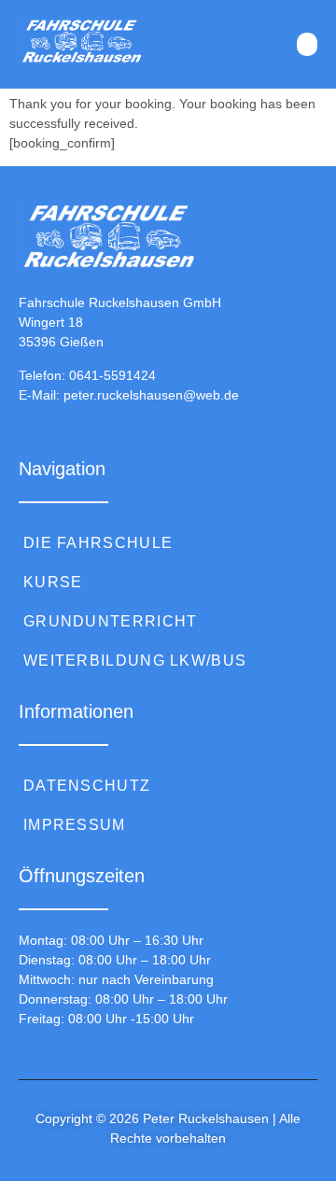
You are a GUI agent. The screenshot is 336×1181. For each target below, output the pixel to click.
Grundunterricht (110, 621)
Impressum (74, 825)
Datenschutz (86, 786)
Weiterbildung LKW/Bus (134, 660)
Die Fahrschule (98, 543)
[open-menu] (307, 44)
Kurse (53, 582)
